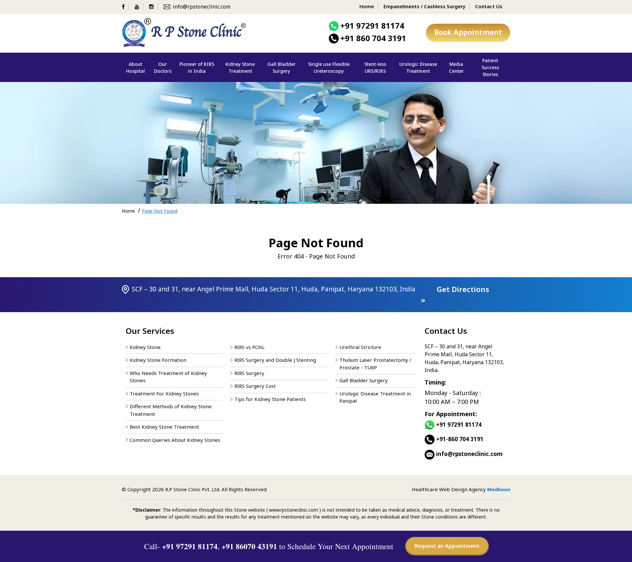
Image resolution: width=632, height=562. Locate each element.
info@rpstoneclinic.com (201, 6)
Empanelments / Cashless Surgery (424, 6)
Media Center (456, 67)
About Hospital (135, 67)
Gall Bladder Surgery (281, 67)
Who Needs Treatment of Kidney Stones (168, 377)
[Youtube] (139, 6)
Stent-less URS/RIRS (375, 67)
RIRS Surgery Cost (255, 386)
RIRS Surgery (249, 373)
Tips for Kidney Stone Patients (270, 399)
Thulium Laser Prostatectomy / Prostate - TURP (375, 364)
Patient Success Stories (490, 67)
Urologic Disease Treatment (418, 67)
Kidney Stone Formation (158, 360)
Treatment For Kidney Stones (164, 393)
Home (366, 6)
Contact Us (488, 6)
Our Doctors (162, 67)
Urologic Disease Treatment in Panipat (375, 397)
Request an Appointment (447, 545)
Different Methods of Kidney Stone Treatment (171, 410)
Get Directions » (455, 294)
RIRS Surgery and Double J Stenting (275, 360)
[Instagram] (153, 6)
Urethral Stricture (360, 347)
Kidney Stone (145, 347)
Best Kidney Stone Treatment (164, 426)
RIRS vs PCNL (249, 347)
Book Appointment (468, 32)
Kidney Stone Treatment (240, 67)
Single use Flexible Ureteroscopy (329, 67)
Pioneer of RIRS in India (196, 67)
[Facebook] (125, 6)
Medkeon (498, 489)
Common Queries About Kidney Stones (175, 440)
